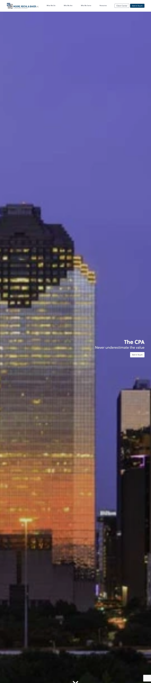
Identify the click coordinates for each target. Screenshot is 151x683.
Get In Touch (137, 5)
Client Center (121, 5)
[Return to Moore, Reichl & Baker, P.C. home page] (23, 6)
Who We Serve (86, 5)
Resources (103, 5)
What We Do (51, 5)
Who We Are (68, 5)
